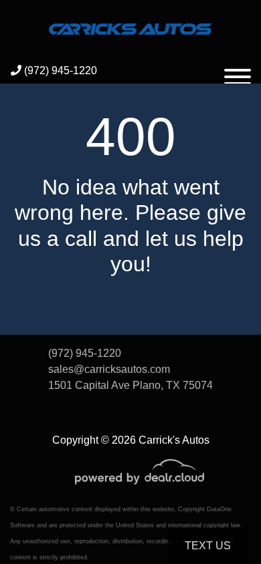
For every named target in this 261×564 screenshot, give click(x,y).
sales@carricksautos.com (109, 369)
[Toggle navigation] (237, 71)
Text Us (208, 545)
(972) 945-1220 (59, 70)
